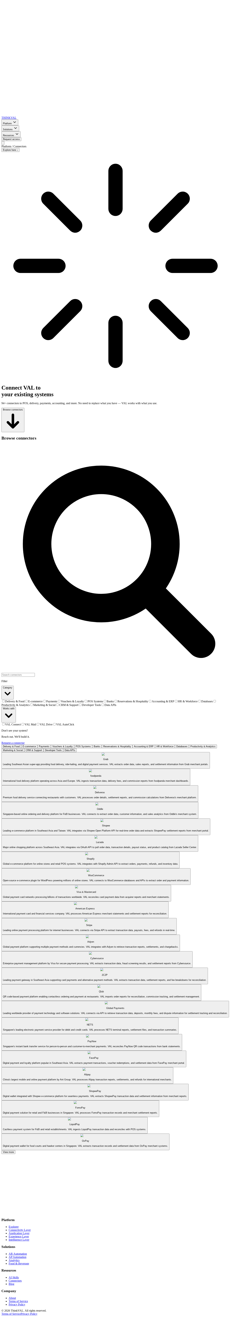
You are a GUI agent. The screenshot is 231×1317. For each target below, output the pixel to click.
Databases (182, 746)
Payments (44, 746)
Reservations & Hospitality (117, 746)
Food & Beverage (19, 1263)
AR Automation (18, 1253)
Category (7, 687)
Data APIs (70, 750)
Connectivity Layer (20, 1230)
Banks (97, 746)
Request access (11, 139)
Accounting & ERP (144, 746)
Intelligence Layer (19, 1239)
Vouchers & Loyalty (62, 746)
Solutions (8, 129)
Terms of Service (18, 1301)
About (12, 1298)
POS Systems (83, 746)
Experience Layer (19, 1236)
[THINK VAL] (115, 1212)
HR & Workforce (164, 746)
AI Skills (14, 1277)
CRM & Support (34, 750)
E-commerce (29, 746)
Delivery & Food (11, 746)
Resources (8, 135)
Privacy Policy (17, 1304)
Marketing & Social (13, 750)
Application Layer (19, 1233)
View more (8, 1152)
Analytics (14, 1260)
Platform (7, 123)
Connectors (15, 1280)
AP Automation (17, 1257)
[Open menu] (2, 143)
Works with (8, 708)
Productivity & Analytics (202, 746)
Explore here (10, 150)
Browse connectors (13, 409)
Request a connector (13, 742)
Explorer (14, 1226)
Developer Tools (53, 750)
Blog (11, 1283)
